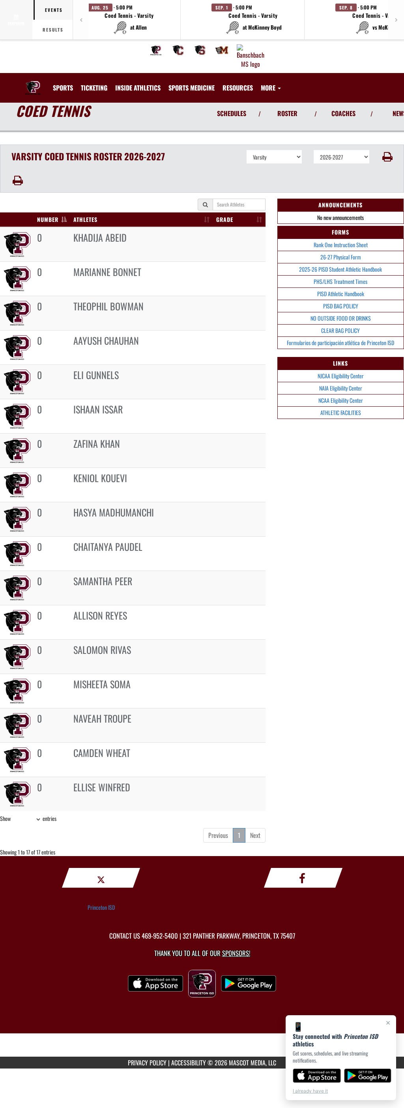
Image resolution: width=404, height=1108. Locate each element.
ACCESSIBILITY (188, 1062)
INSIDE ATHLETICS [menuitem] (138, 87)
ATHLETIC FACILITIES (340, 412)
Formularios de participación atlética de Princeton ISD (340, 342)
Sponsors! (236, 953)
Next (255, 835)
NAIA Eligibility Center (340, 388)
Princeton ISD (101, 907)
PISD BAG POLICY (340, 306)
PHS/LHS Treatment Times (340, 281)
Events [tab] (54, 10)
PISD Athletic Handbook (340, 293)
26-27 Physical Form (340, 257)
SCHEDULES (231, 113)
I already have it (310, 1091)
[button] (129, 19)
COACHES (343, 113)
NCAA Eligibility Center (340, 400)
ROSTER (287, 113)
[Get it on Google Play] (368, 1076)
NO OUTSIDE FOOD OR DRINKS (340, 318)
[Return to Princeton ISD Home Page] (33, 83)
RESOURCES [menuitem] (238, 87)
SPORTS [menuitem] (63, 87)
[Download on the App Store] (317, 1076)
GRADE (224, 219)
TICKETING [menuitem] (94, 87)
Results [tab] (53, 29)
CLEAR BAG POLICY (340, 330)
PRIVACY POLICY (147, 1062)
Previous (218, 835)
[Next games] (396, 19)
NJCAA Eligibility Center (341, 376)
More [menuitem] (269, 87)
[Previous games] (81, 19)
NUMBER (47, 219)
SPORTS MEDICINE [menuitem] (191, 87)
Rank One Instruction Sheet (341, 244)
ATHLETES (85, 219)
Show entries (28, 818)
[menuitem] (156, 50)
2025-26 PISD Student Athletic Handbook (340, 269)
